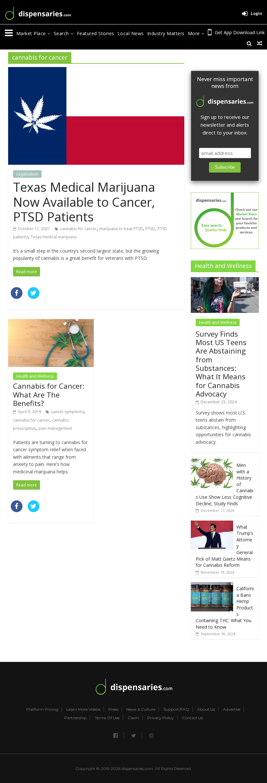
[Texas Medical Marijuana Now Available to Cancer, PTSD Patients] (96, 71)
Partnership (75, 718)
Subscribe (225, 167)
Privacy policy (160, 718)
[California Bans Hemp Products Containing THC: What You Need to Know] (212, 585)
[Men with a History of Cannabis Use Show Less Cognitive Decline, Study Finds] (212, 462)
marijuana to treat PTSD (121, 228)
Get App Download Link (240, 32)
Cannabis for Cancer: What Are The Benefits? (48, 394)
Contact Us (192, 718)
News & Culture (140, 709)
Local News (131, 33)
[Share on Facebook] (16, 297)
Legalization (27, 174)
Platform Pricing (42, 709)
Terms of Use (107, 718)
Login (256, 13)
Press (113, 709)
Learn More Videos (83, 709)
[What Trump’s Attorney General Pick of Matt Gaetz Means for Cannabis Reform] (212, 524)
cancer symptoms (67, 411)
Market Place (32, 33)
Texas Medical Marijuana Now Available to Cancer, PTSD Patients (84, 201)
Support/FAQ (176, 709)
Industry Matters (166, 33)
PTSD (150, 228)
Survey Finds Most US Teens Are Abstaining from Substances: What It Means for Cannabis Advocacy (221, 364)
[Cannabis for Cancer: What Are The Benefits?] (51, 323)
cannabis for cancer (78, 228)
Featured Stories (95, 33)
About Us (206, 709)
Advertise (231, 709)
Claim (133, 718)
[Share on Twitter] (33, 297)
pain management (55, 428)
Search (62, 33)
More (195, 33)
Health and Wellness (35, 376)
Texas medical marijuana (54, 237)
